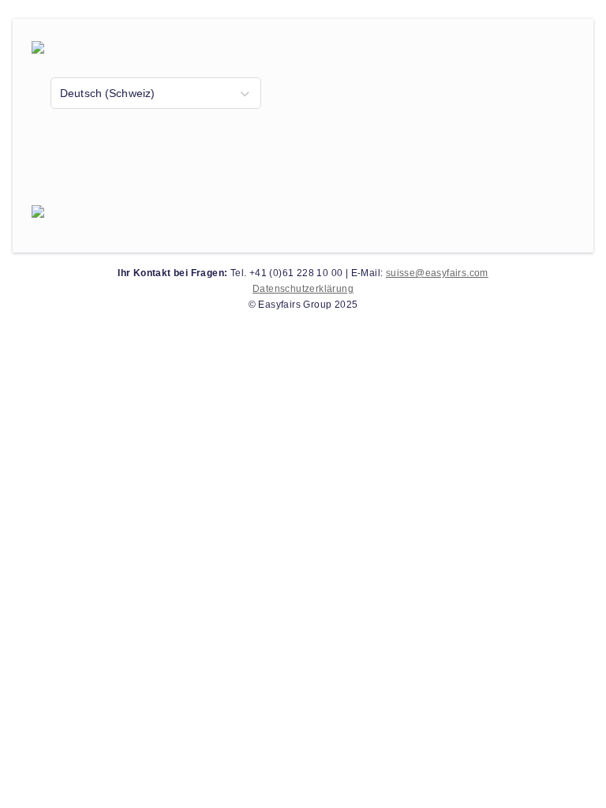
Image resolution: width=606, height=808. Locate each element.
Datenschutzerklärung (303, 288)
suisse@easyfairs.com (437, 273)
